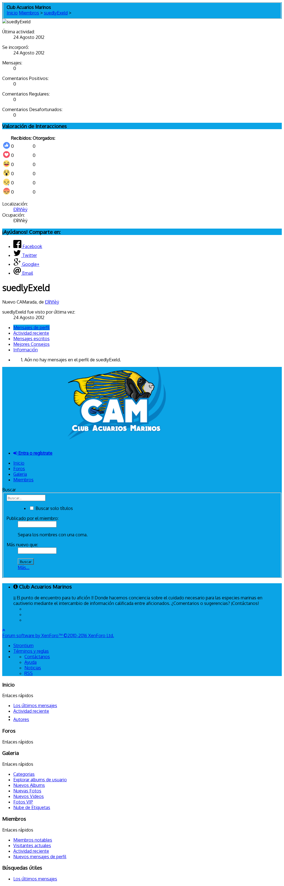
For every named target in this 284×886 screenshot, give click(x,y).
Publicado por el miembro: (33, 518)
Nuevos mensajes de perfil (39, 856)
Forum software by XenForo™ (58, 635)
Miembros (23, 479)
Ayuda (30, 662)
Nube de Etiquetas (31, 807)
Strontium (23, 645)
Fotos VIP (23, 802)
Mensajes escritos (31, 338)
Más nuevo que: (22, 544)
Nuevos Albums (29, 785)
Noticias (32, 667)
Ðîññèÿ (20, 209)
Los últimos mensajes (35, 705)
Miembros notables (32, 840)
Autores (21, 719)
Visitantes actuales (32, 845)
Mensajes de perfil (31, 327)
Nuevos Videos (28, 796)
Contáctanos (37, 656)
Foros (19, 468)
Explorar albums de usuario (40, 779)
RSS (28, 673)
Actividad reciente (31, 333)
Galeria (20, 474)
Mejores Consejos (31, 344)
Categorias (24, 774)
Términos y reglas (31, 651)
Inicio (18, 463)
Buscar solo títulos (53, 508)
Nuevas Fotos (27, 791)
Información (25, 349)
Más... (23, 567)
